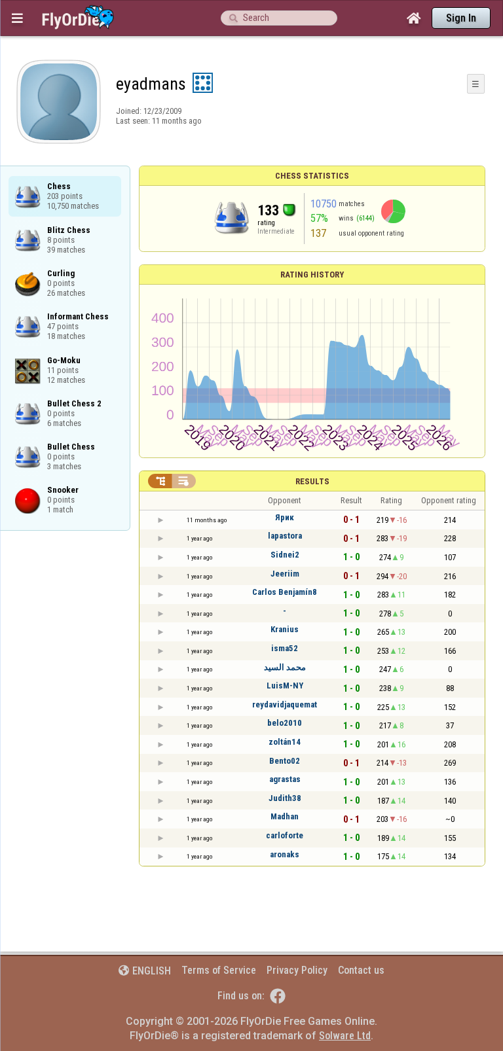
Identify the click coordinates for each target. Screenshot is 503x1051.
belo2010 (284, 723)
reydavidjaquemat (284, 704)
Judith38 (285, 798)
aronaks (284, 854)
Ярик (284, 517)
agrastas (285, 779)
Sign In (461, 18)
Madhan (284, 816)
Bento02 (284, 761)
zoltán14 (285, 742)
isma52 (284, 648)
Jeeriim (284, 574)
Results (312, 481)
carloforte (284, 835)
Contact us (361, 970)
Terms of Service (218, 970)
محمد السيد (285, 667)
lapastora (285, 536)
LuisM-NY (285, 685)
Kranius (284, 629)
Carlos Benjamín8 (284, 592)
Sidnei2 (284, 555)
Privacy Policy (297, 970)
